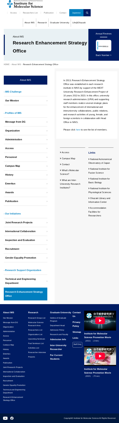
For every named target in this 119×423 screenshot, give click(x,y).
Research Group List (36, 318)
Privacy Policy (76, 324)
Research (42, 22)
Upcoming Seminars (36, 339)
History (9, 175)
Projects (31, 357)
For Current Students (56, 357)
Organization (12, 130)
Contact (62, 13)
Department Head (57, 326)
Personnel (11, 157)
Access (13, 13)
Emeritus (10, 183)
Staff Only (77, 344)
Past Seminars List (36, 343)
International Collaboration (20, 231)
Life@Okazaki (79, 22)
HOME (7, 64)
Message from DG (15, 122)
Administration (13, 139)
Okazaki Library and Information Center (99, 200)
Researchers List (30, 13)
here (78, 129)
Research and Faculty (59, 334)
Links (75, 338)
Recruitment (12, 249)
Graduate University (59, 22)
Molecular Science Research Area (36, 324)
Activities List (33, 348)
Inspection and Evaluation (20, 240)
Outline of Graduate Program (58, 319)
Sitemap (77, 332)
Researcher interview (37, 352)
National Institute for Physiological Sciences (99, 190)
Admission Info (58, 339)
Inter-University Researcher (58, 347)
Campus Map (12, 166)
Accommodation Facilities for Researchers (97, 212)
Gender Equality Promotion (20, 258)
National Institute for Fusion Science (99, 171)
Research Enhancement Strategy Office (24, 294)
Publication (49, 13)
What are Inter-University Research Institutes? (70, 184)
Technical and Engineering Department (20, 281)
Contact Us (77, 314)
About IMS (30, 22)
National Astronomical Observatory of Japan (100, 161)
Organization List (35, 334)
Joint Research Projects (19, 222)
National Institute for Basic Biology (99, 180)
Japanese (76, 13)
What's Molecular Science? (69, 172)
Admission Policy (57, 330)
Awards (9, 192)
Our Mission (12, 100)
